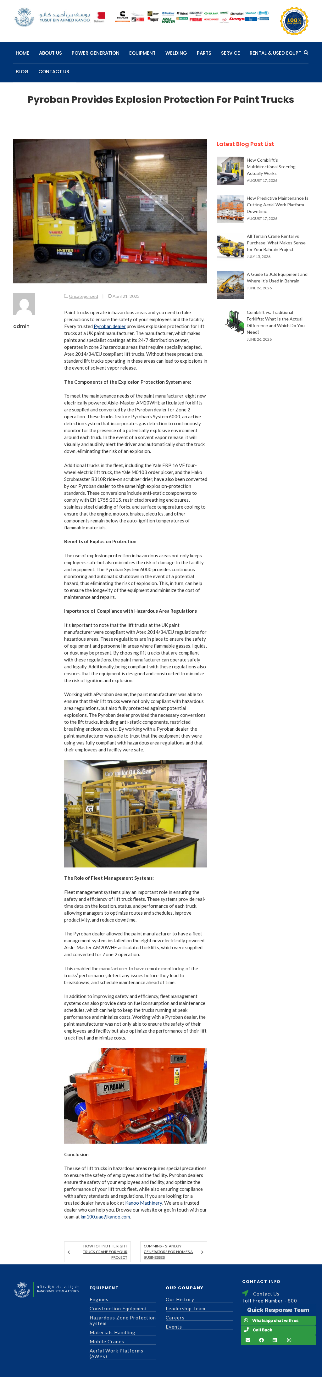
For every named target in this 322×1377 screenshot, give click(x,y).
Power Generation (95, 53)
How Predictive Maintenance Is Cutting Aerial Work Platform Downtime (277, 204)
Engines (99, 1299)
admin (21, 326)
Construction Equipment (118, 1308)
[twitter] (289, 1340)
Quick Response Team (278, 1310)
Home (22, 53)
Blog (22, 71)
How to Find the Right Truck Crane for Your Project (105, 1252)
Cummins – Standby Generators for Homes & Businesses (168, 1252)
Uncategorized (83, 296)
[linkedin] (274, 1340)
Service (230, 53)
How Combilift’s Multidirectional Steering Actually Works (271, 166)
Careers (175, 1317)
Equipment (142, 53)
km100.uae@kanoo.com (105, 1216)
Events (174, 1327)
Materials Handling (113, 1332)
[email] (248, 1340)
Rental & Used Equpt (275, 53)
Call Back (262, 1329)
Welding (176, 53)
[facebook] (261, 1340)
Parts (204, 53)
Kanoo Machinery (143, 1203)
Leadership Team (185, 1308)
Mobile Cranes (107, 1341)
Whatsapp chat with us (275, 1320)
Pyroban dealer (110, 326)
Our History (180, 1299)
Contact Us (53, 71)
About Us (50, 53)
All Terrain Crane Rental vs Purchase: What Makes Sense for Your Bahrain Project (276, 242)
